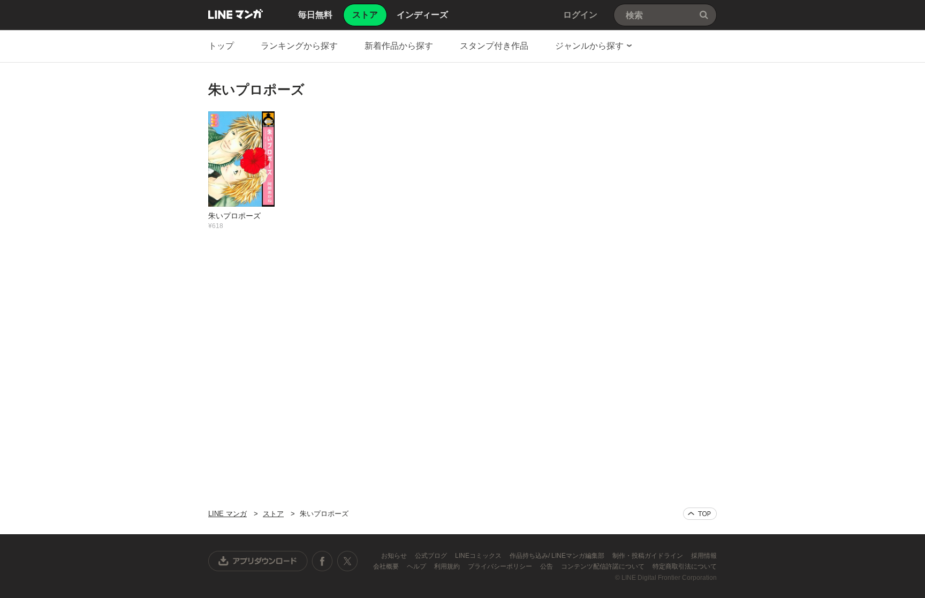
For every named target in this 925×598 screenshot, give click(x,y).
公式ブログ (432, 555)
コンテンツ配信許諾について (603, 566)
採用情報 (704, 555)
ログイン (580, 14)
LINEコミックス (479, 555)
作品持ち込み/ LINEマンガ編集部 (558, 555)
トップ (221, 45)
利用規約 (447, 566)
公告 (547, 566)
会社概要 (386, 566)
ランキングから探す (299, 45)
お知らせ (394, 555)
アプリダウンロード (258, 561)
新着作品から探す (399, 45)
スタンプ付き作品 (494, 45)
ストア (273, 514)
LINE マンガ (235, 14)
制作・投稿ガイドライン (648, 555)
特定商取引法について (685, 566)
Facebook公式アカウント (322, 561)
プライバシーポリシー (501, 566)
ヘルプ (417, 566)
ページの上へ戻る (700, 514)
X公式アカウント (347, 561)
